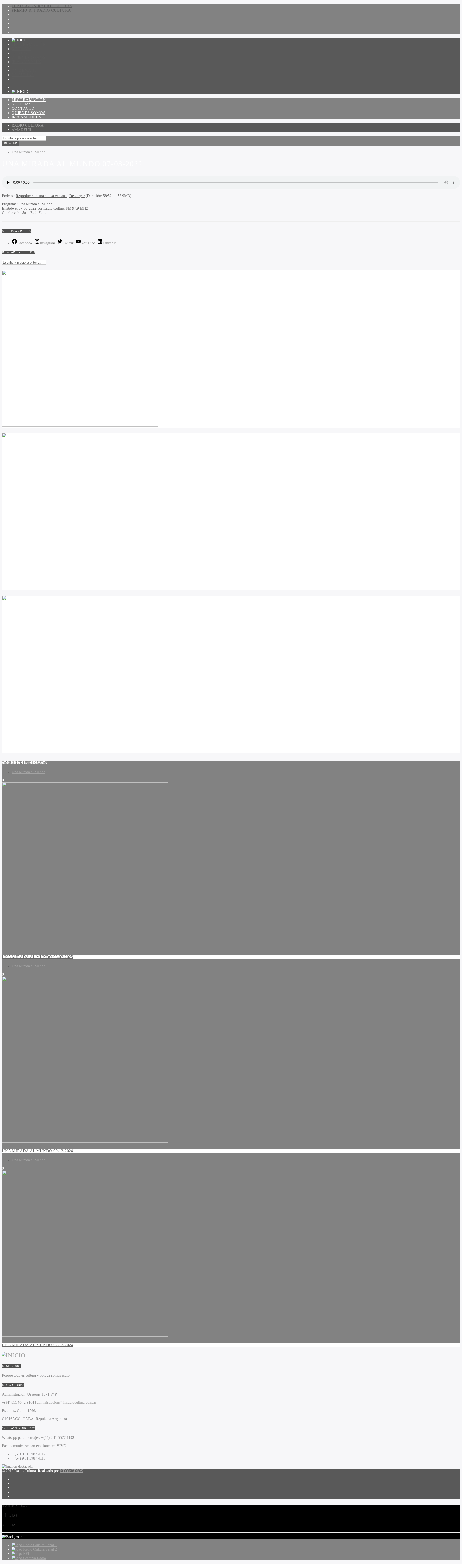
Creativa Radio (34, 1558)
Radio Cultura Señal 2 (40, 1549)
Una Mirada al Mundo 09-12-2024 (37, 1151)
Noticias (21, 49)
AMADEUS (21, 130)
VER (16, 79)
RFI (26, 1553)
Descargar (77, 196)
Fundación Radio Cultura (42, 6)
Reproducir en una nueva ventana (41, 196)
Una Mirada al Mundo (28, 152)
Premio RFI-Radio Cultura (41, 10)
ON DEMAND (24, 70)
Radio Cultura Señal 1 (40, 1545)
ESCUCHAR (23, 75)
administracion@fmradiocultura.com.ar (66, 1402)
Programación (29, 44)
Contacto (23, 53)
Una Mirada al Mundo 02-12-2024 (37, 1345)
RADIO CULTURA (28, 125)
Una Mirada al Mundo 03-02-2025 (37, 957)
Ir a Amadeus (26, 62)
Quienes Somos (28, 57)
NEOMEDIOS (71, 1471)
